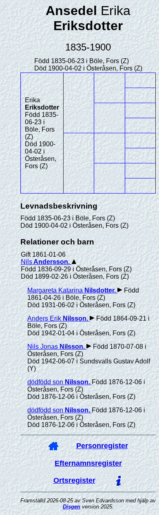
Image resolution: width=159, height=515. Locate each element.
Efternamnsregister (88, 463)
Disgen (71, 507)
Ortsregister (74, 480)
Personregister (102, 446)
